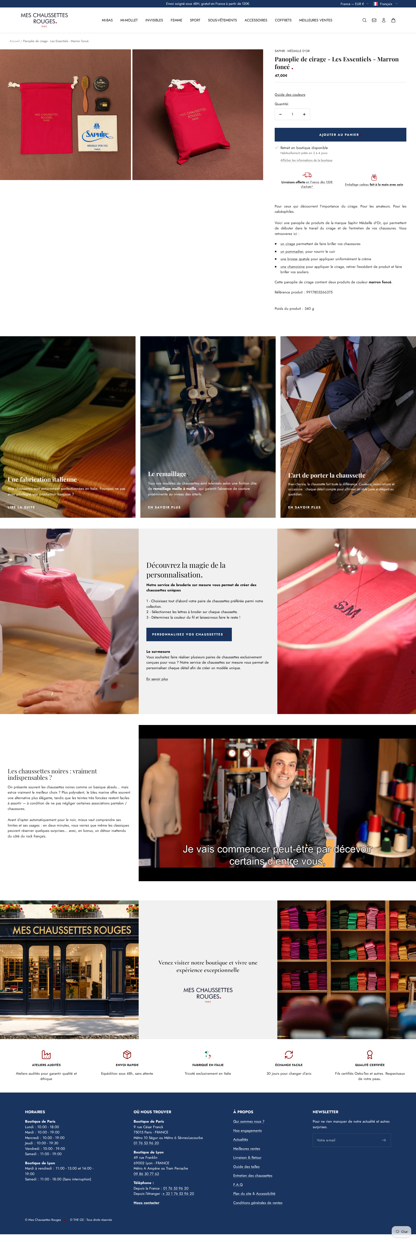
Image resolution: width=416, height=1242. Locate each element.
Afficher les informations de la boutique (306, 160)
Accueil (15, 41)
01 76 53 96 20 (146, 1143)
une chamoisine (292, 266)
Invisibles (154, 20)
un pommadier (291, 251)
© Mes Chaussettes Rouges (43, 1219)
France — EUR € (352, 3)
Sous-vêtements (222, 20)
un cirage (287, 243)
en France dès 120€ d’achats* (307, 184)
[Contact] (374, 20)
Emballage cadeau (374, 184)
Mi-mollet (129, 20)
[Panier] (393, 20)
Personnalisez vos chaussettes (187, 634)
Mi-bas (107, 20)
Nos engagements (247, 1130)
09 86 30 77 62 (146, 1174)
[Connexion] (383, 20)
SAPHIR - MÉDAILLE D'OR (292, 51)
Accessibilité (265, 1193)
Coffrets (283, 20)
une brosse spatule (295, 259)
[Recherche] (364, 20)
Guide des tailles (246, 1166)
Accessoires (256, 20)
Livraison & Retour (247, 1157)
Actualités (240, 1139)
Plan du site (242, 1193)
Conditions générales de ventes (257, 1202)
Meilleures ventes (315, 20)
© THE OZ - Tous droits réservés (91, 1219)
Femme (176, 20)
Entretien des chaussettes (252, 1175)
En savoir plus (157, 679)
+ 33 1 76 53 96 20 (178, 1193)
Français (386, 3)
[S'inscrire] (384, 1140)
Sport (195, 20)
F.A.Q (238, 1184)
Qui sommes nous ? (248, 1121)
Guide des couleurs (290, 94)
